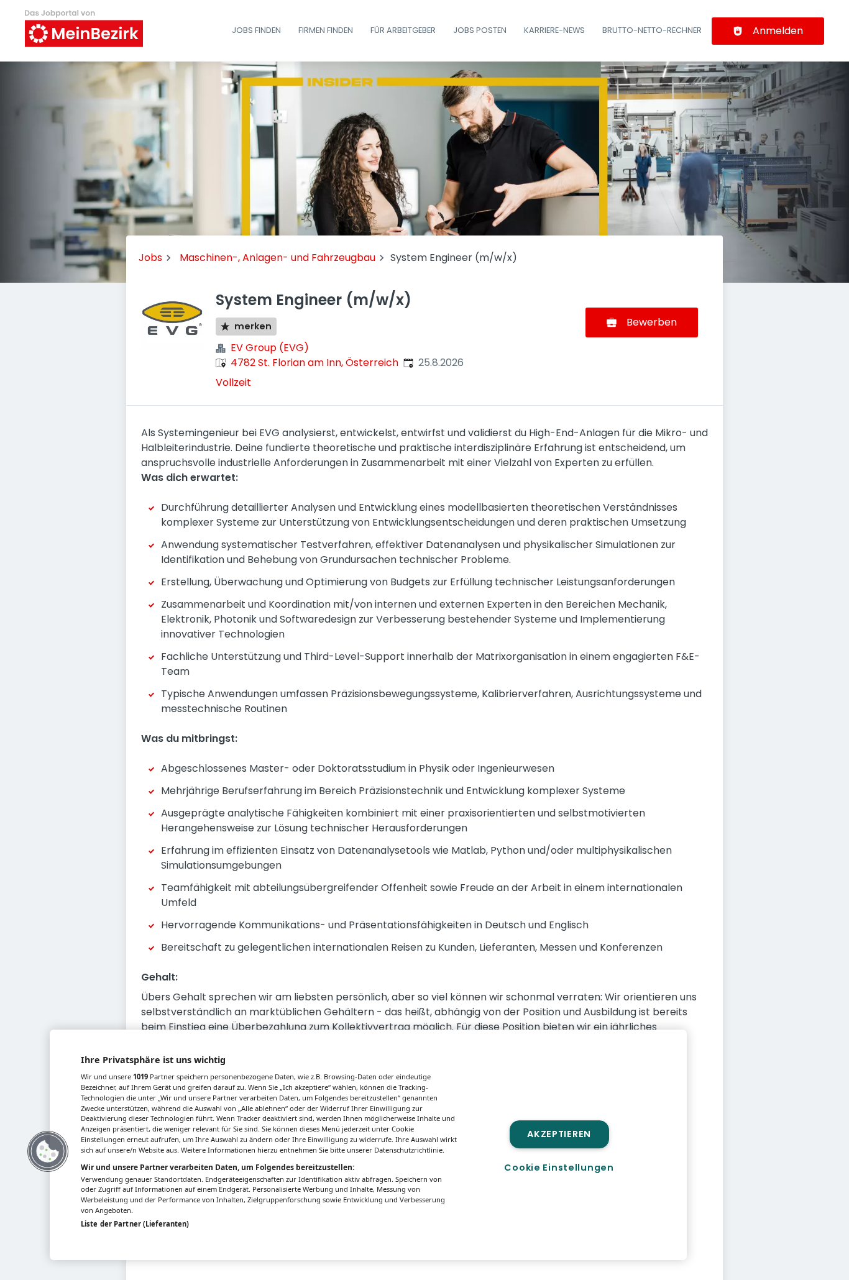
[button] (48, 1151)
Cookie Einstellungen (558, 1167)
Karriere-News (554, 30)
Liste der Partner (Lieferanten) (135, 1223)
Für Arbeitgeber (403, 30)
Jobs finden (256, 30)
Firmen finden (325, 30)
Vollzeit (233, 382)
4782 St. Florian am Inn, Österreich (314, 362)
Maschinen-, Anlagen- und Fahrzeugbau (277, 257)
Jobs (150, 257)
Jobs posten (480, 30)
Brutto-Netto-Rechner (652, 30)
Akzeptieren (559, 1134)
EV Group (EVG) (270, 348)
